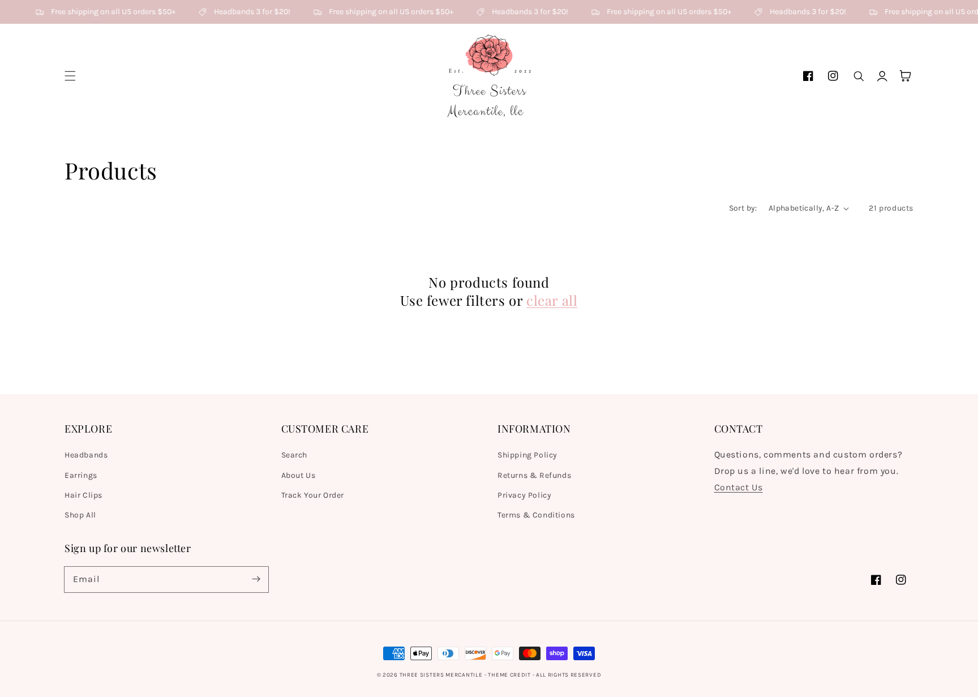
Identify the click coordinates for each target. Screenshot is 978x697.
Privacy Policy (524, 495)
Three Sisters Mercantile (441, 675)
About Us (298, 475)
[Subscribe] (255, 579)
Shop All (80, 515)
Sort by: (743, 208)
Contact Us (738, 487)
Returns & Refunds (534, 475)
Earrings (81, 475)
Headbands (86, 455)
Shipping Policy (527, 455)
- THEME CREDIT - (510, 675)
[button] (70, 75)
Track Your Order (313, 495)
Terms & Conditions (536, 515)
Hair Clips (83, 495)
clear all (551, 300)
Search (294, 455)
